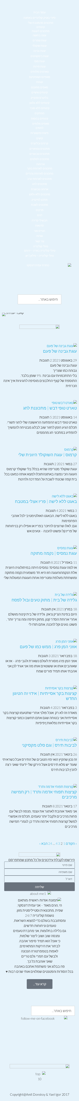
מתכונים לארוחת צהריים (39, 173)
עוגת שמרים (40, 40)
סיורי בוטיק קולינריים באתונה (39, 17)
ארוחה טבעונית (39, 189)
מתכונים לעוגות (41, 31)
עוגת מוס (39, 61)
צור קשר (39, 241)
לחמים (39, 128)
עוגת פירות (39, 66)
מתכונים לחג (39, 184)
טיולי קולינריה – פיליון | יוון (39, 255)
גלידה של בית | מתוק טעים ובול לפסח (44, 599)
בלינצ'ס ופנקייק (39, 97)
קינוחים (40, 27)
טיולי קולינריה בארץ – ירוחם (39, 250)
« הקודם (71, 843)
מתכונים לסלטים (39, 159)
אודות (39, 236)
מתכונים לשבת (39, 204)
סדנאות (39, 225)
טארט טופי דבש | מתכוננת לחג (50, 407)
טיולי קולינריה (40, 246)
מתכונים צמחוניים (39, 148)
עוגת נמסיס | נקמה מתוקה (54, 553)
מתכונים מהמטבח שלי (40, 22)
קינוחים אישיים (39, 92)
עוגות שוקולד (39, 45)
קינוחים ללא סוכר (40, 108)
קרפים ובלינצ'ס (39, 143)
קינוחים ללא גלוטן (39, 102)
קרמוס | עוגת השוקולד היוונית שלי (47, 454)
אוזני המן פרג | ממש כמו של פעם (48, 646)
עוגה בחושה (39, 35)
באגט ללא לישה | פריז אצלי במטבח (46, 501)
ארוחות (40, 164)
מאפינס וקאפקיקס (39, 77)
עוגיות (39, 82)
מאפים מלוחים (40, 123)
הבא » (43, 843)
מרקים (39, 210)
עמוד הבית (39, 12)
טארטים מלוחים (40, 71)
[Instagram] (58, 994)
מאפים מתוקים (39, 87)
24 (50, 843)
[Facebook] (69, 994)
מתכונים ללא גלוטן (39, 194)
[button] (39, 8)
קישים (39, 138)
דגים (39, 215)
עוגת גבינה (39, 50)
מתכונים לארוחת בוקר (39, 168)
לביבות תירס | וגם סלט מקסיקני (49, 745)
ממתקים (39, 113)
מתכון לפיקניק (40, 199)
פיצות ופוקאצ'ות (39, 133)
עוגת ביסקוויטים (40, 56)
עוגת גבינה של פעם (60, 350)
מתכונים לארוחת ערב (39, 178)
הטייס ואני (39, 230)
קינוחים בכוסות (39, 118)
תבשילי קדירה (39, 220)
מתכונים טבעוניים (39, 153)
